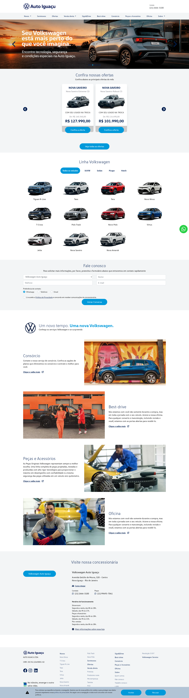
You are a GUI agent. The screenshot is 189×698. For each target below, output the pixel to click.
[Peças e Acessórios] (125, 487)
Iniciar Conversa (94, 320)
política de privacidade (61, 692)
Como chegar (80, 604)
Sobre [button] (160, 16)
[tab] (70, 189)
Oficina (149, 16)
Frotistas (90, 678)
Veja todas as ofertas (94, 165)
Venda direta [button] (69, 16)
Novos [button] (27, 16)
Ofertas (55, 16)
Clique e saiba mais (31, 390)
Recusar (155, 692)
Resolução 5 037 (148, 659)
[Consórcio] (125, 381)
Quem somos (119, 682)
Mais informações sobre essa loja (90, 648)
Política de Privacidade (44, 316)
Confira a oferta (44, 148)
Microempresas (92, 685)
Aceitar (131, 692)
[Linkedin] (35, 674)
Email (56, 310)
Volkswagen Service (150, 663)
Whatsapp (30, 310)
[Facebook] (24, 674)
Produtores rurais (93, 681)
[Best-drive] (64, 433)
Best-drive (101, 16)
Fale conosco (119, 685)
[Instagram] (30, 674)
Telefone (44, 310)
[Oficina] (64, 540)
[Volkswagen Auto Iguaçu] (39, 6)
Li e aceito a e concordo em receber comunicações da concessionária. (61, 316)
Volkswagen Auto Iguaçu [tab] (39, 592)
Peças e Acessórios (133, 16)
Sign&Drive (86, 16)
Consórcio (115, 16)
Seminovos (41, 16)
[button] (14, 45)
